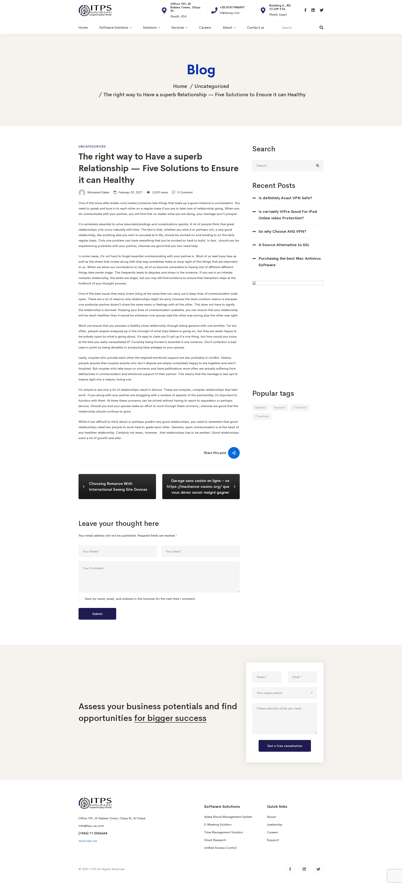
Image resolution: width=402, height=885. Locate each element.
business (260, 407)
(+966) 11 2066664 (93, 833)
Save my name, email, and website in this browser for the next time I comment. (140, 599)
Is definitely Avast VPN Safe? (285, 198)
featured (279, 407)
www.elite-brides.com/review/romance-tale (126, 203)
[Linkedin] (313, 10)
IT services (262, 416)
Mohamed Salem (98, 192)
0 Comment (185, 192)
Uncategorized (212, 86)
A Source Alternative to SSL (284, 245)
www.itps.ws (88, 841)
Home (180, 86)
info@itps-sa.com (91, 826)
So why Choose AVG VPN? (282, 231)
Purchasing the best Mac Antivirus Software (290, 261)
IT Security (300, 407)
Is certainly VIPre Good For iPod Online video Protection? (288, 214)
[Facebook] (305, 10)
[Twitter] (322, 10)
